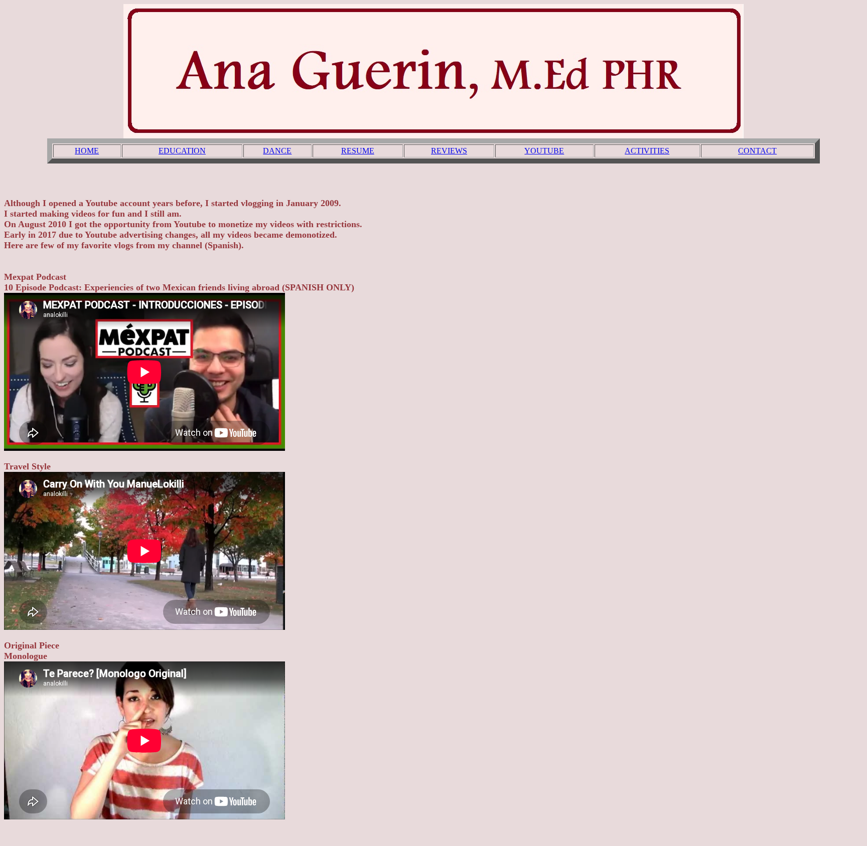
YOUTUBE (544, 150)
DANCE (277, 150)
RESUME (357, 150)
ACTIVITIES (647, 150)
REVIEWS (449, 150)
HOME (87, 150)
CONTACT (757, 150)
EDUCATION (182, 150)
